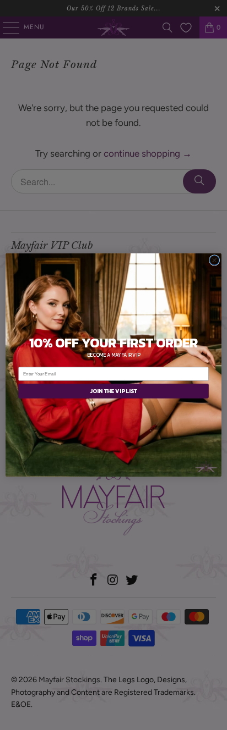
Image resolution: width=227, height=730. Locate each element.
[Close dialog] (214, 261)
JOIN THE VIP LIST (113, 391)
